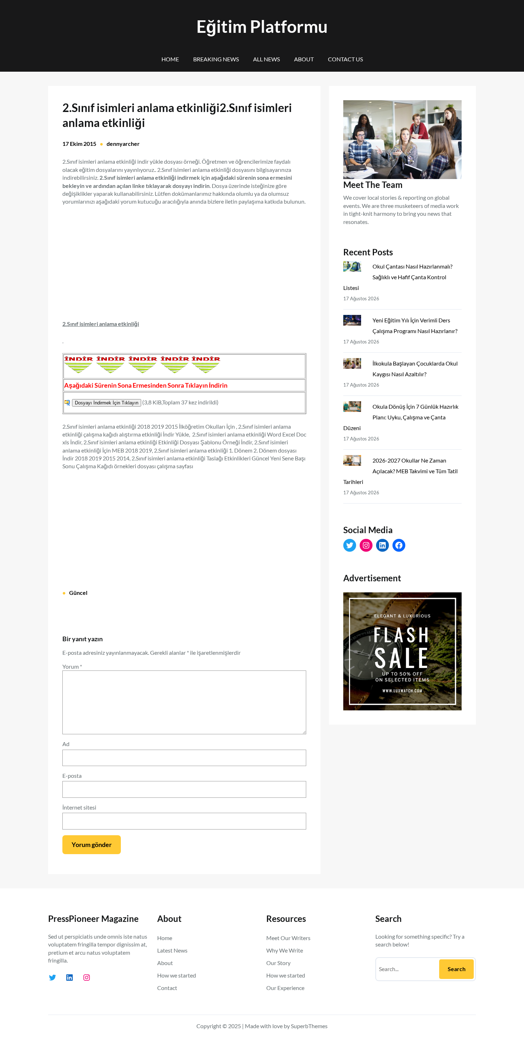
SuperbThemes (309, 1025)
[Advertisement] (184, 258)
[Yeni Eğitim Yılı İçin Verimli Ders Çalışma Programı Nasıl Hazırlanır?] (355, 321)
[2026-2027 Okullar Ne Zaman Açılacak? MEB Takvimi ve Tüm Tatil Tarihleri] (355, 462)
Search (457, 968)
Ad (66, 743)
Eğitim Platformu (262, 26)
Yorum (72, 666)
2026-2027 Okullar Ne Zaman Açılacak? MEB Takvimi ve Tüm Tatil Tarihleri (400, 471)
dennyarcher (123, 143)
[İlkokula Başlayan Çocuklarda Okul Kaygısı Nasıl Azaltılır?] (355, 365)
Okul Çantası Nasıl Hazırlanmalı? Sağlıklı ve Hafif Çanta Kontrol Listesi (397, 277)
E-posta (72, 775)
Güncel (78, 592)
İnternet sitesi (79, 807)
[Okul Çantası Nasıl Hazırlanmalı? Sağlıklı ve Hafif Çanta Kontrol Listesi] (355, 268)
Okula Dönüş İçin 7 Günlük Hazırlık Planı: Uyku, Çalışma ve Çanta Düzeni (400, 417)
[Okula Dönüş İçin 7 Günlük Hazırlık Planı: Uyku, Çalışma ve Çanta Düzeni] (355, 408)
